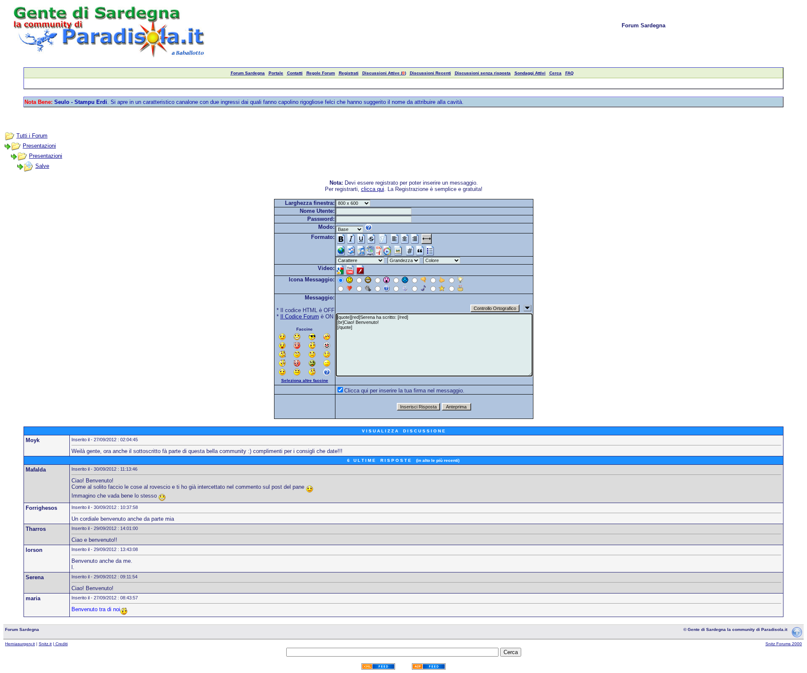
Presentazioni (39, 146)
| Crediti (60, 643)
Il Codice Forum (299, 316)
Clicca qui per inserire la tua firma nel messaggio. (404, 390)
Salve (42, 166)
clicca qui (372, 189)
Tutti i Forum (31, 135)
